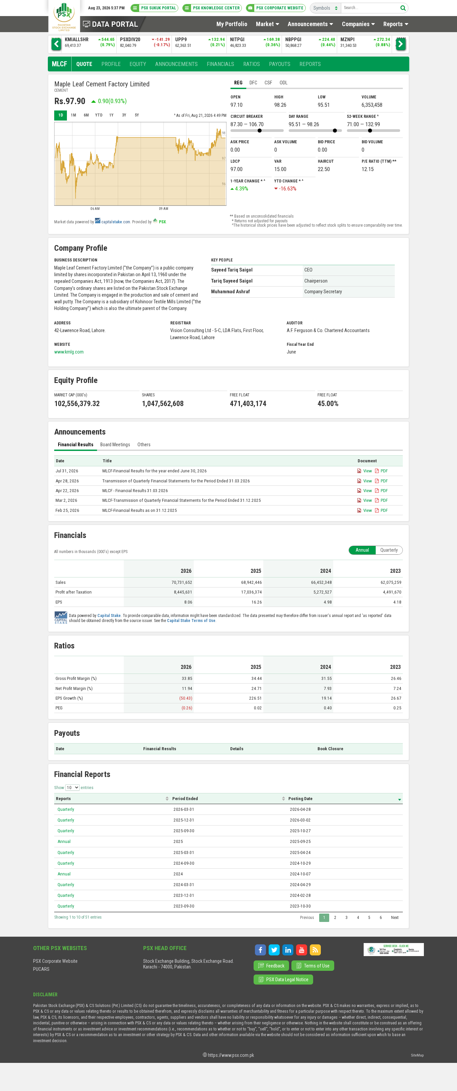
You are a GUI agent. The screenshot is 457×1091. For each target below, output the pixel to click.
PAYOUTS (279, 64)
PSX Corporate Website (55, 961)
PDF (384, 470)
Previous (307, 917)
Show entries (73, 787)
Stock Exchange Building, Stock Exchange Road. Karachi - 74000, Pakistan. (188, 964)
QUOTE (84, 64)
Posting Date (300, 798)
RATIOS (251, 64)
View (367, 470)
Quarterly (66, 809)
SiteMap (417, 1055)
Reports (63, 798)
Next (394, 917)
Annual (64, 841)
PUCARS (41, 969)
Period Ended (185, 798)
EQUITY (137, 64)
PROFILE (111, 64)
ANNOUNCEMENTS (176, 64)
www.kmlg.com (69, 352)
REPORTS (310, 64)
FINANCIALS (220, 64)
